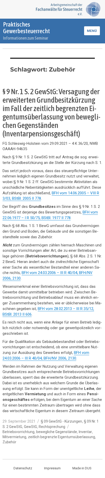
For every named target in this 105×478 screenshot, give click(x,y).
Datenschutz (23, 468)
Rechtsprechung (52, 427)
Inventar (85, 432)
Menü (92, 31)
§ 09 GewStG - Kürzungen (61, 421)
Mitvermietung (14, 437)
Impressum (52, 468)
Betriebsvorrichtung (18, 432)
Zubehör (9, 442)
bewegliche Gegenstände (56, 432)
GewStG (30, 427)
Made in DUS (81, 468)
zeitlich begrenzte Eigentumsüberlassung (61, 437)
